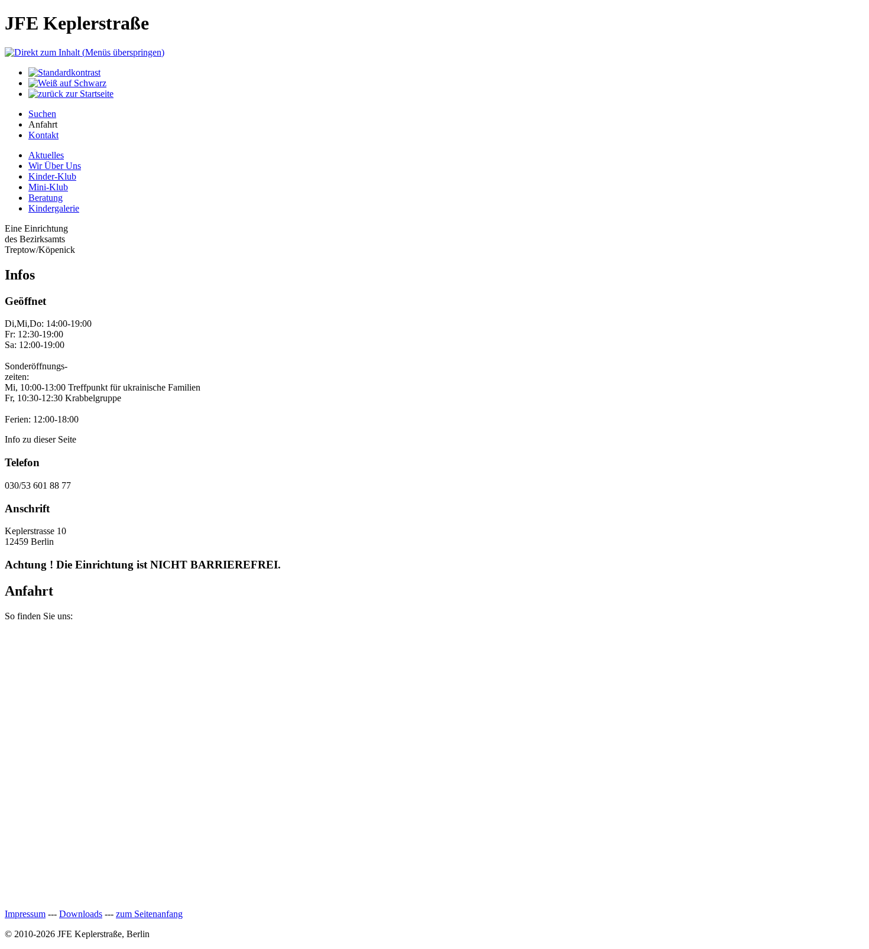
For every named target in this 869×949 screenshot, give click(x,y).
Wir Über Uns (54, 166)
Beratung (45, 198)
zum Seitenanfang (149, 914)
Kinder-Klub (52, 176)
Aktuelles (46, 155)
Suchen (42, 114)
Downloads (80, 914)
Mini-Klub (48, 187)
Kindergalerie (53, 208)
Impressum (25, 914)
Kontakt (43, 135)
